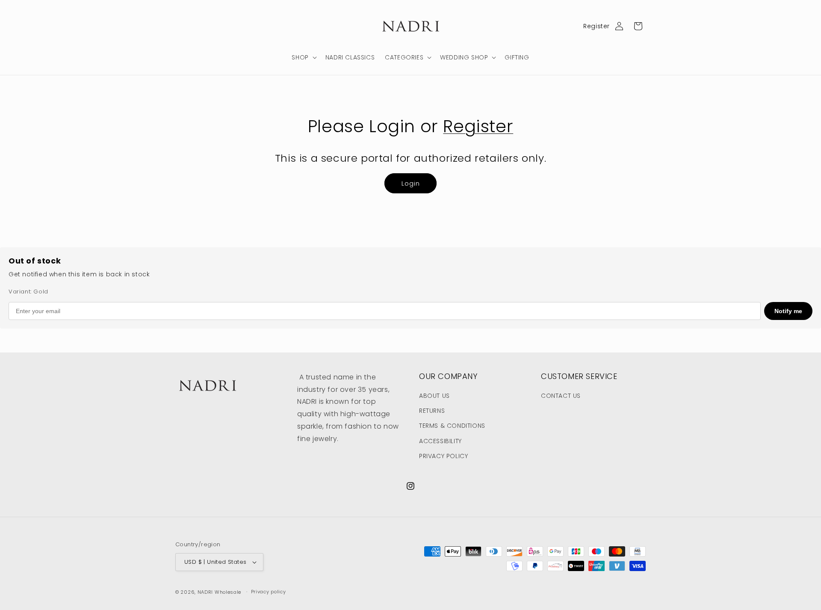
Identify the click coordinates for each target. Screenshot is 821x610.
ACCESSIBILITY (440, 441)
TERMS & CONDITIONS (452, 425)
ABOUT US (434, 395)
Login (411, 183)
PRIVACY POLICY (443, 456)
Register (596, 26)
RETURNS (432, 410)
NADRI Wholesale (220, 592)
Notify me (788, 311)
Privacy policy (268, 591)
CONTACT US (561, 395)
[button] (303, 57)
